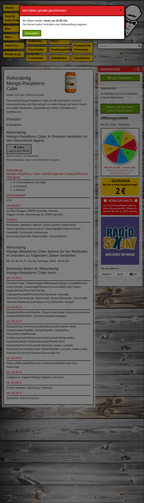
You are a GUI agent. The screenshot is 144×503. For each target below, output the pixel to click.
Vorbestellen (32, 33)
